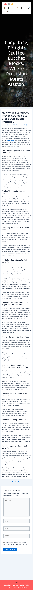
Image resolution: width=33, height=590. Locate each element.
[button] (16, 17)
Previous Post (16, 482)
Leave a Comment (7, 125)
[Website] (16, 536)
